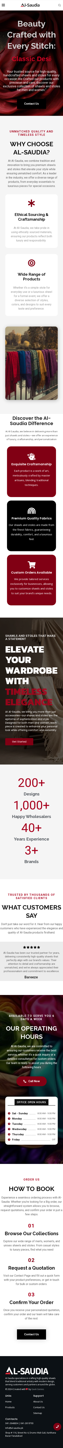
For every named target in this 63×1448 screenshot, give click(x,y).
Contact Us (39, 1407)
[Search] (59, 5)
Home (8, 1401)
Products (10, 1407)
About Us (38, 1401)
